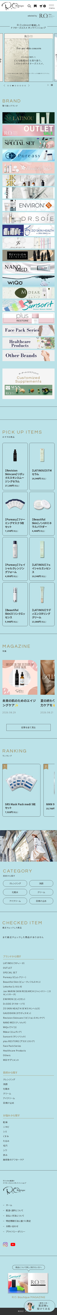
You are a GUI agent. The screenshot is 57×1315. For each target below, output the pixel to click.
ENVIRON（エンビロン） (14, 999)
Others (7, 1055)
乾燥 (5, 1122)
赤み (5, 1154)
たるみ (6, 1140)
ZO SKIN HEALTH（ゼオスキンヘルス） (21, 1008)
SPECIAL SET (10, 972)
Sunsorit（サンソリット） (14, 1036)
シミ (5, 1131)
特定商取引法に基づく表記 (18, 1220)
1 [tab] (8, 85)
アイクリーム (15, 900)
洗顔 (41, 883)
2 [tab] (10, 85)
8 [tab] (25, 85)
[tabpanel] (29, 57)
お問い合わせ (12, 1226)
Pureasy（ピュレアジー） (15, 977)
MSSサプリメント (11, 1059)
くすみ (6, 1136)
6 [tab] (20, 85)
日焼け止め (41, 900)
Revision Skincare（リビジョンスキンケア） (24, 1017)
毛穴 (5, 1145)
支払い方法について (15, 1215)
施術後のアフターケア (13, 1159)
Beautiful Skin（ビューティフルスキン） (22, 981)
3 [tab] (13, 85)
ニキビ (6, 1126)
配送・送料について (14, 1210)
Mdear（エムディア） (12, 1031)
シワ (5, 1150)
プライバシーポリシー (15, 1231)
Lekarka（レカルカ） (12, 986)
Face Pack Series (12, 1045)
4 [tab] (15, 85)
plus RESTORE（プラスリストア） (19, 1041)
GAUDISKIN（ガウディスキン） (17, 1013)
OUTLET (7, 967)
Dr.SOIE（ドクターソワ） (14, 1003)
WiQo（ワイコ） (10, 1027)
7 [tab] (22, 85)
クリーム (41, 892)
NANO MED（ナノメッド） (15, 1022)
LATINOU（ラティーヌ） (14, 963)
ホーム (9, 1205)
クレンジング (15, 883)
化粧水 (15, 892)
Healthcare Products (14, 1050)
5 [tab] (17, 85)
